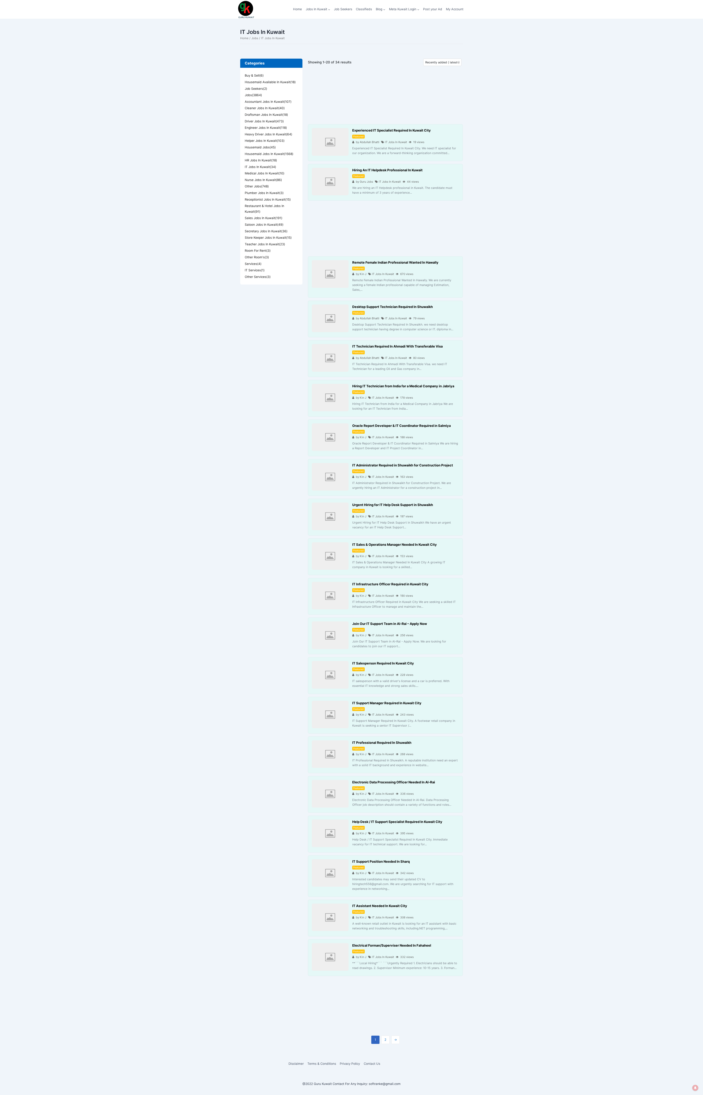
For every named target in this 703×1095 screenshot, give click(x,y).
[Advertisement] (385, 97)
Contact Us (372, 1064)
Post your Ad (432, 9)
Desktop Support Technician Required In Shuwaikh (392, 307)
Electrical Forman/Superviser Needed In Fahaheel (391, 945)
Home (297, 9)
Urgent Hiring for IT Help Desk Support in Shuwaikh (392, 505)
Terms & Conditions (321, 1064)
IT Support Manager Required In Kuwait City (386, 703)
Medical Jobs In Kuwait (264, 173)
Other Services (258, 277)
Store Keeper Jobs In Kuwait (268, 237)
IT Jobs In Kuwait (396, 142)
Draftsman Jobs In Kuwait (266, 115)
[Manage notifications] (695, 1088)
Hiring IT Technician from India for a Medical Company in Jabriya (403, 386)
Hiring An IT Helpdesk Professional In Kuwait (387, 170)
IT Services (255, 270)
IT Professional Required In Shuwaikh (381, 743)
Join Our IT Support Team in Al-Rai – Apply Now (389, 624)
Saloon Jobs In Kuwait (264, 224)
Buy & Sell (254, 75)
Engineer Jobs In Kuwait (266, 128)
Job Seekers (343, 9)
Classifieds (364, 9)
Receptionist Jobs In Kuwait (268, 199)
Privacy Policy (350, 1064)
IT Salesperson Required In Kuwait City (383, 663)
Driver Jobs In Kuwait (264, 121)
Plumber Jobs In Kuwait (264, 193)
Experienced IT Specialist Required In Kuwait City (391, 130)
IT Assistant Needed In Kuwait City (379, 906)
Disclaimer (296, 1064)
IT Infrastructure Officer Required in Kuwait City (390, 584)
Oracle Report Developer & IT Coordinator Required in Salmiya (401, 426)
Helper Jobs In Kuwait (264, 141)
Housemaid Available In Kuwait (270, 82)
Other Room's (257, 257)
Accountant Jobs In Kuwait (268, 102)
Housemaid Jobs (260, 147)
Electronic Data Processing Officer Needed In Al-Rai (393, 782)
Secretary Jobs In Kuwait (266, 231)
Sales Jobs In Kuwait (263, 218)
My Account (454, 9)
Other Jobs (257, 186)
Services (253, 264)
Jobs (254, 38)
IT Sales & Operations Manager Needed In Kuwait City (394, 544)
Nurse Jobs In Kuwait (263, 180)
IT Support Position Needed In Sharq (381, 861)
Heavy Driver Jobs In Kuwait (268, 134)
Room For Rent (258, 250)
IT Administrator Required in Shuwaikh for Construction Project (402, 465)
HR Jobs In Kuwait (261, 160)
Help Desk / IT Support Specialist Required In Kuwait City (397, 822)
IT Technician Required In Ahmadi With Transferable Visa (397, 346)
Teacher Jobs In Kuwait (265, 244)
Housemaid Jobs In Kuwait (269, 154)
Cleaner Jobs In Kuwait (265, 108)
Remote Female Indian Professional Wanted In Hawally (395, 262)
